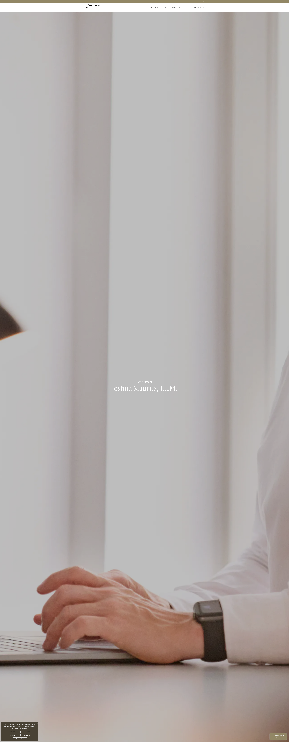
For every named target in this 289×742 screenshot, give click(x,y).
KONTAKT (197, 8)
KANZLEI (165, 8)
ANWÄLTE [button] (154, 8)
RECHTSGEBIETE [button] (177, 8)
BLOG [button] (189, 8)
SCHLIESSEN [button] (12, 735)
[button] (204, 7)
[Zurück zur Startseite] (93, 7)
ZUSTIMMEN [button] (12, 732)
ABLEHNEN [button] (27, 732)
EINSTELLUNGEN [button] (27, 735)
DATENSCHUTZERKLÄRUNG (20, 738)
